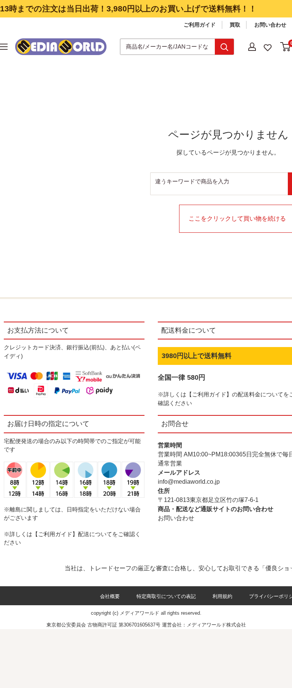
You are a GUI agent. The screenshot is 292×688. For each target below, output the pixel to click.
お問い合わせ (270, 25)
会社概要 (110, 596)
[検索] (224, 47)
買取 (235, 25)
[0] (285, 46)
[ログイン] (252, 47)
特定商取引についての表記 (166, 596)
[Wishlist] (267, 47)
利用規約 (222, 596)
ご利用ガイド (200, 25)
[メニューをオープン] (4, 47)
